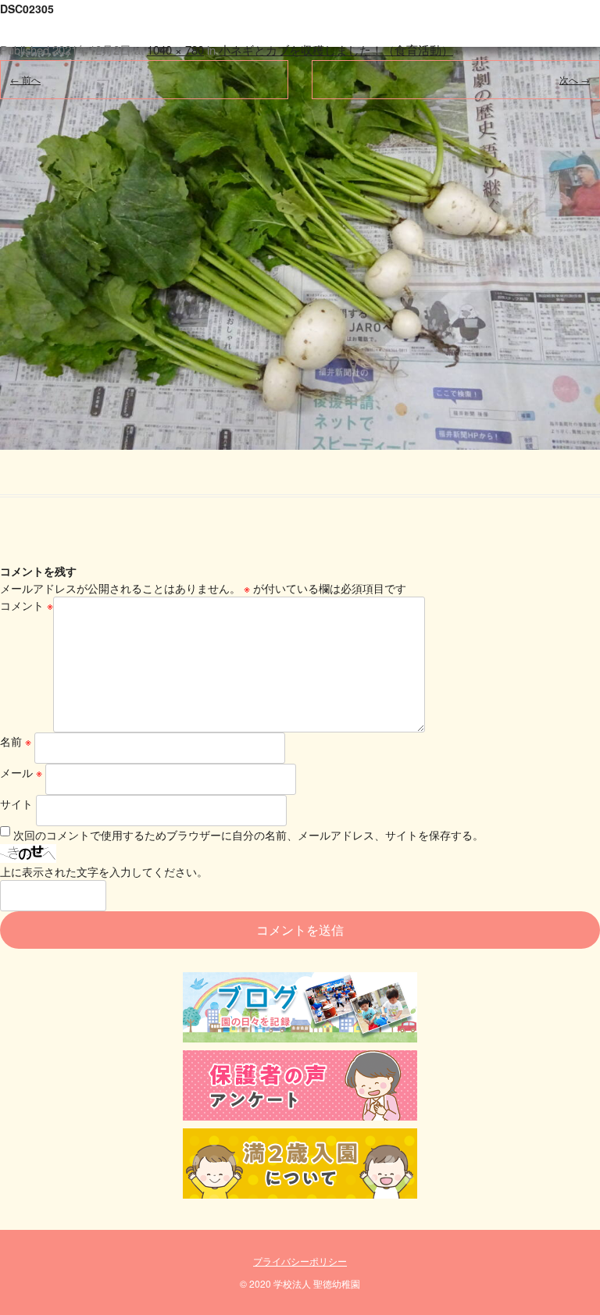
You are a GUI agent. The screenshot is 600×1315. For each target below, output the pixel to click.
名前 (15, 741)
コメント (26, 605)
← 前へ (25, 79)
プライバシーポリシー (300, 1260)
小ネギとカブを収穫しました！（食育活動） (336, 49)
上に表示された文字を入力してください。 (104, 871)
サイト (16, 803)
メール (21, 772)
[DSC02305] (300, 225)
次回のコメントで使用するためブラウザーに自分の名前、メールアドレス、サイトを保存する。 (248, 835)
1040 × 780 (175, 49)
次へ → (574, 79)
